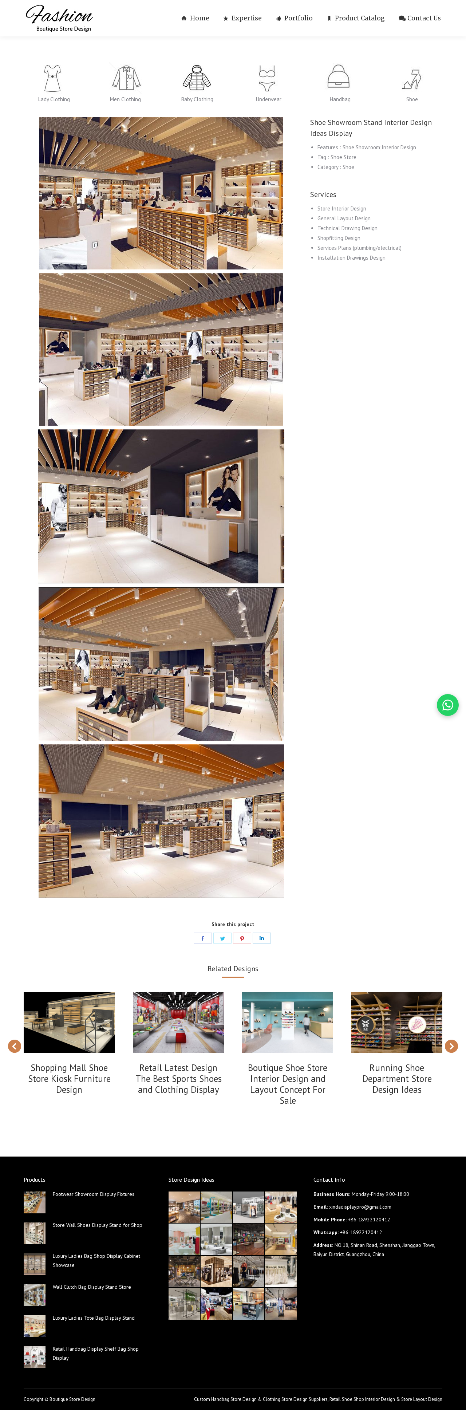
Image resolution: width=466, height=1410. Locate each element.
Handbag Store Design (234, 1399)
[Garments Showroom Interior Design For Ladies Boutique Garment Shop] (281, 1240)
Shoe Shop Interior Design (368, 1399)
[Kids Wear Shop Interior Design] (249, 1240)
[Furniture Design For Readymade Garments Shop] (217, 1272)
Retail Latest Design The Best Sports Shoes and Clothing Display (178, 1078)
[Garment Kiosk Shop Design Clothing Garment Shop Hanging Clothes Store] (249, 1208)
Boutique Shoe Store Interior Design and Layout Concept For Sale (287, 1084)
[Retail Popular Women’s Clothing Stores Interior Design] (185, 1240)
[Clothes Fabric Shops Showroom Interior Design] (249, 1304)
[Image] (54, 78)
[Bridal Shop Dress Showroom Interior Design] (281, 1272)
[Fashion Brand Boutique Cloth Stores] (249, 1272)
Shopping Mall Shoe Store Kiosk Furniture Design (69, 1078)
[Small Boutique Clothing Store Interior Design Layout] (281, 1208)
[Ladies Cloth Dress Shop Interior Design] (217, 1240)
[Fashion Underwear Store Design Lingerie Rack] (185, 1208)
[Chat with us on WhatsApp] (448, 705)
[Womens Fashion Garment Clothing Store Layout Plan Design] (185, 1304)
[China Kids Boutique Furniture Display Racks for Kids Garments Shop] (217, 1208)
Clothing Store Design (285, 1399)
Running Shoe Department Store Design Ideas (397, 1078)
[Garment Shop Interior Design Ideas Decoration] (185, 1272)
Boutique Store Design (72, 1399)
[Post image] (69, 1022)
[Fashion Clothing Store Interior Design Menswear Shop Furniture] (217, 1304)
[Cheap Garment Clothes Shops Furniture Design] (281, 1304)
